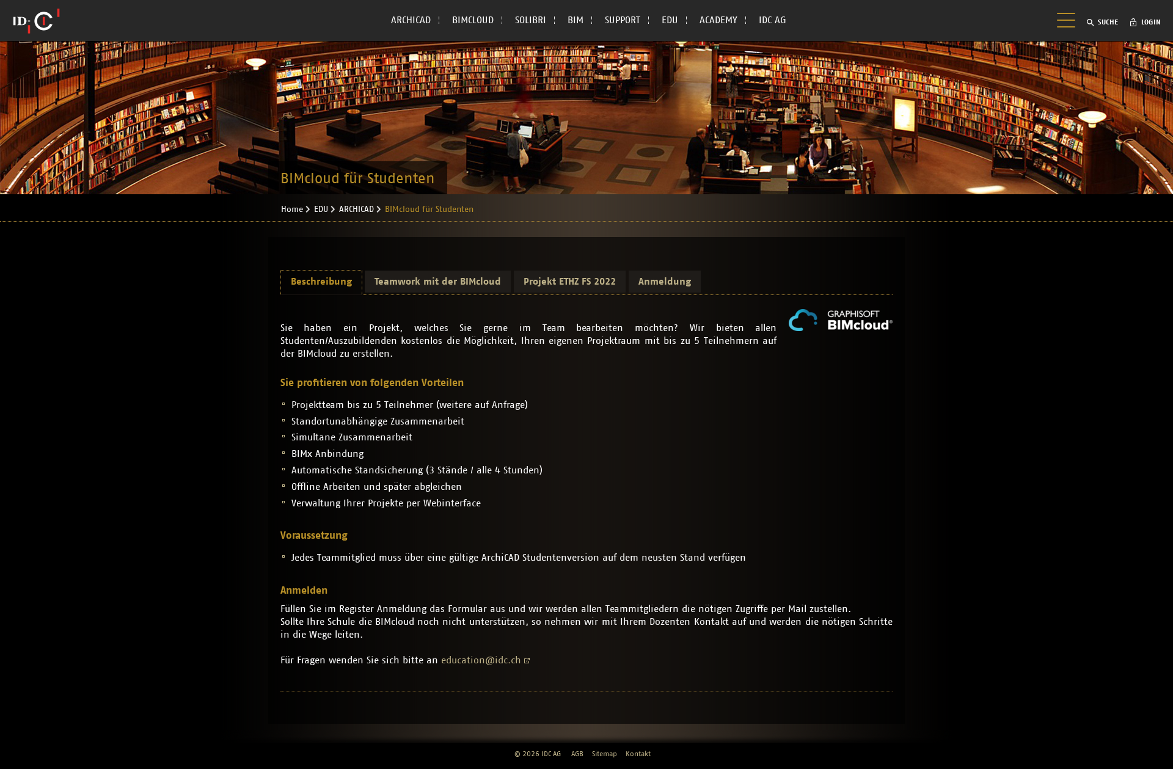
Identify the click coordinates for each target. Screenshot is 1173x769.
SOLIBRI (530, 20)
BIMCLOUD (473, 20)
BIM (575, 20)
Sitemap (604, 753)
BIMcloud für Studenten (429, 209)
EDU (670, 20)
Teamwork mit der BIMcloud (438, 281)
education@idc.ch (481, 660)
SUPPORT (622, 20)
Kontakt (638, 753)
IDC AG (772, 20)
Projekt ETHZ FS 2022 (570, 281)
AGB (577, 753)
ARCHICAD (411, 20)
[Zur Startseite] (36, 21)
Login (1151, 22)
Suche (1108, 22)
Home (292, 209)
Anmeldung (664, 281)
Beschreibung (321, 281)
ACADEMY (718, 20)
